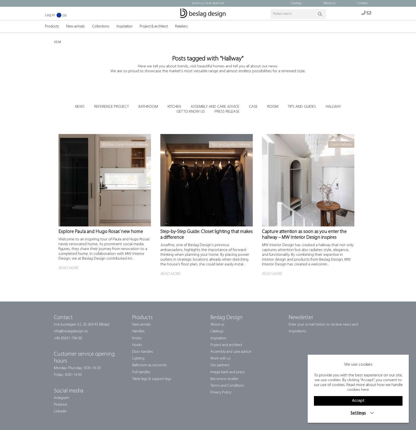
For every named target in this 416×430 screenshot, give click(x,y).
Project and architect (226, 345)
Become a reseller (224, 379)
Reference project (111, 107)
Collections (100, 26)
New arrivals (75, 26)
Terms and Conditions (227, 386)
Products (52, 26)
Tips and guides (302, 107)
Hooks (137, 345)
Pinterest (60, 405)
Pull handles (141, 372)
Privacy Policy (220, 392)
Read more (67, 136)
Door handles (142, 352)
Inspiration (124, 26)
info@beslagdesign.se (71, 331)
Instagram (61, 398)
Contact (362, 3)
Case (253, 107)
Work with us (220, 358)
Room (272, 107)
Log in (50, 15)
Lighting (138, 358)
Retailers (181, 26)
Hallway (333, 107)
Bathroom (148, 107)
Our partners (220, 365)
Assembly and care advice (215, 107)
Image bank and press (227, 372)
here (365, 390)
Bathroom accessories (149, 365)
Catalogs (296, 3)
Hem (57, 42)
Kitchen (174, 107)
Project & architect (154, 26)
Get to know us (190, 111)
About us (329, 3)
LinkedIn (60, 411)
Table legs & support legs (151, 379)
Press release (227, 111)
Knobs (137, 338)
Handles (138, 331)
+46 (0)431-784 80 (68, 338)
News (79, 107)
